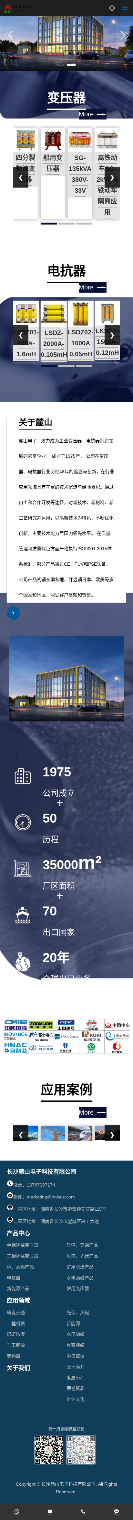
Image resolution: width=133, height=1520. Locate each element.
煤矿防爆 (16, 1334)
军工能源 (16, 1345)
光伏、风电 (77, 1312)
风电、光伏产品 (82, 1256)
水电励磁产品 (80, 1277)
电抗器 (13, 1277)
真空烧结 (75, 1345)
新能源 (73, 1323)
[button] (60, 65)
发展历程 (75, 1377)
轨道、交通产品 (82, 1245)
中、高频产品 (20, 1266)
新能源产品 (18, 1288)
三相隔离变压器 (22, 1256)
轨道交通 (16, 1312)
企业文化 (75, 1399)
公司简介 (75, 1366)
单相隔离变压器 (22, 1245)
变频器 (13, 1355)
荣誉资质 (75, 1388)
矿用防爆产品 (80, 1266)
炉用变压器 (77, 1288)
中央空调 (75, 1355)
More (86, 114)
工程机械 (16, 1323)
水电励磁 (75, 1334)
